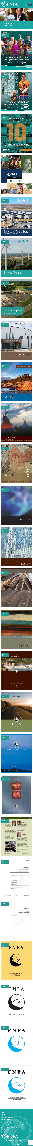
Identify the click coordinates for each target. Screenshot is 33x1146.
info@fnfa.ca (23, 1124)
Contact (4, 1116)
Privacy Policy (6, 1119)
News (3, 1114)
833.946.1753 (7, 1124)
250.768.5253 (7, 1122)
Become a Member (7, 1117)
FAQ (2, 1112)
